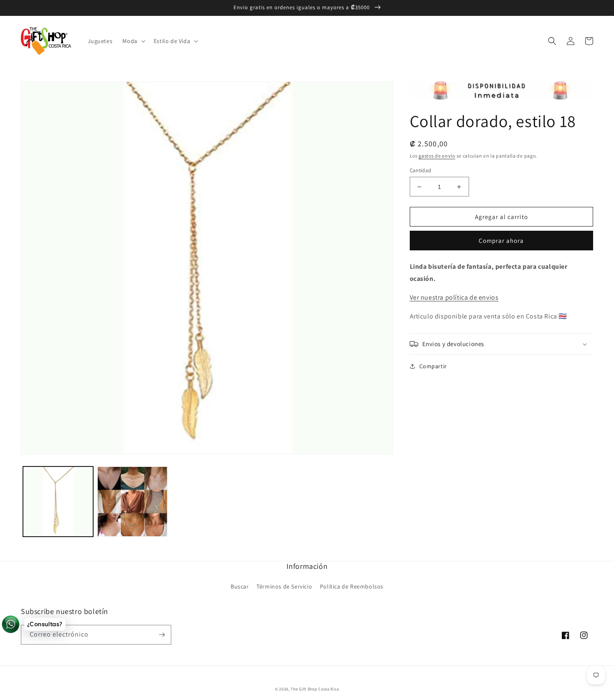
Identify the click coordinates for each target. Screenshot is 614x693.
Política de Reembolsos (351, 586)
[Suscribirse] (161, 635)
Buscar (240, 586)
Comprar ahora (501, 241)
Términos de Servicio (284, 586)
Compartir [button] (433, 366)
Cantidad (420, 170)
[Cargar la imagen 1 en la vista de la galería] (58, 501)
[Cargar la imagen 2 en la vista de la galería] (132, 501)
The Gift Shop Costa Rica (315, 689)
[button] (132, 41)
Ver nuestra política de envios (454, 297)
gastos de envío (437, 156)
